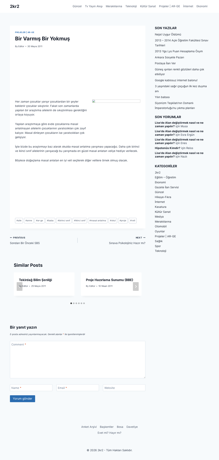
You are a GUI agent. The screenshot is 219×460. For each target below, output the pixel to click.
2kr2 (157, 172)
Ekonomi (202, 6)
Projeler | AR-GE (169, 6)
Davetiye (132, 426)
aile (19, 220)
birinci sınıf (64, 220)
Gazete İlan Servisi (167, 187)
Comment (18, 344)
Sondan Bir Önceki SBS (25, 240)
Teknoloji (131, 6)
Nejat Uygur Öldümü (168, 34)
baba (50, 220)
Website (109, 388)
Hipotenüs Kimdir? (167, 148)
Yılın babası (162, 97)
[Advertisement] (78, 75)
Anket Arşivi (89, 426)
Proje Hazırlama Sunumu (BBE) (109, 280)
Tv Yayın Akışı (94, 6)
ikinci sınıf (79, 220)
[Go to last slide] (19, 286)
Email (62, 388)
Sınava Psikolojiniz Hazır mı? (127, 240)
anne (28, 220)
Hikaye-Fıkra (163, 197)
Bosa (120, 426)
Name (16, 388)
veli (132, 220)
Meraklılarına (114, 6)
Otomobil (161, 226)
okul (113, 220)
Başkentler (107, 426)
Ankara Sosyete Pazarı (169, 57)
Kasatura (160, 206)
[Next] (136, 286)
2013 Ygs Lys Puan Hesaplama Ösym (179, 51)
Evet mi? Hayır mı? (109, 432)
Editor (21, 46)
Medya (159, 216)
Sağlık (159, 241)
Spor (158, 246)
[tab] (71, 303)
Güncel (77, 6)
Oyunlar (160, 231)
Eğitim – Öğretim (165, 177)
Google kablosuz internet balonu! (176, 80)
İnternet (188, 6)
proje (123, 220)
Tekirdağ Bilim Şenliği (35, 280)
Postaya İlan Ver (165, 63)
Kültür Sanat (148, 6)
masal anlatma (97, 220)
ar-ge (39, 220)
